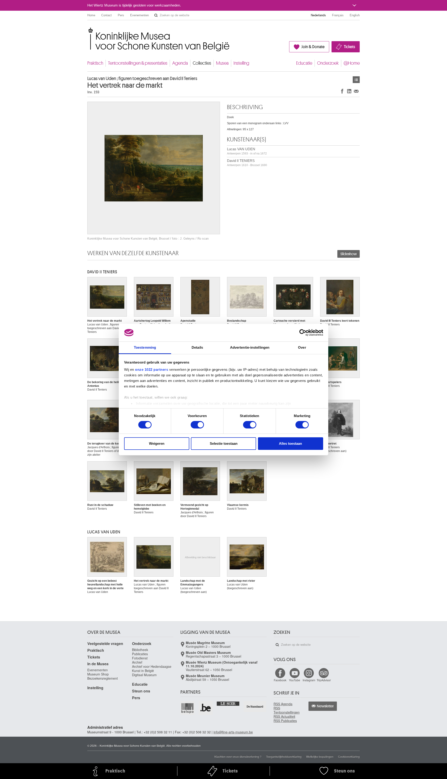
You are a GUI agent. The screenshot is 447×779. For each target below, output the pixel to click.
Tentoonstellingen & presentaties (137, 63)
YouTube (294, 680)
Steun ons (141, 691)
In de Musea (97, 663)
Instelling (241, 63)
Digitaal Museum (144, 675)
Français (338, 15)
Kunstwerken (356, 79)
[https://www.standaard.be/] (255, 706)
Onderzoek (328, 63)
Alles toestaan (290, 443)
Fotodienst (140, 658)
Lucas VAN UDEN (247, 151)
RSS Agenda (283, 704)
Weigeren (156, 443)
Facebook (280, 680)
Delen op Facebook (342, 91)
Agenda (180, 63)
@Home (352, 63)
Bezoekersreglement (102, 678)
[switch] (197, 424)
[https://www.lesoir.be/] (228, 703)
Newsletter (325, 706)
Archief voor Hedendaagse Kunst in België (151, 668)
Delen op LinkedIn (349, 91)
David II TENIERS (247, 163)
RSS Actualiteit (284, 716)
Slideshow (348, 254)
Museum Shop (98, 674)
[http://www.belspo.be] (187, 708)
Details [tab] (197, 347)
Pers (121, 15)
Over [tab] (302, 347)
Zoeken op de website (155, 15)
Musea (222, 63)
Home (91, 15)
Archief (137, 662)
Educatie (304, 63)
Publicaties (140, 654)
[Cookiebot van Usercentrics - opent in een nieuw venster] (302, 332)
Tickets (349, 47)
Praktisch (95, 63)
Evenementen (139, 15)
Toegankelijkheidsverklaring (283, 756)
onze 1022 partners (151, 369)
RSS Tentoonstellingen (287, 710)
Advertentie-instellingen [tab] (249, 347)
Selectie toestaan (223, 443)
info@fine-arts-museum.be (233, 732)
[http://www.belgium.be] (206, 708)
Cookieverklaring (349, 756)
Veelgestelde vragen (105, 643)
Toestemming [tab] (145, 347)
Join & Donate (313, 47)
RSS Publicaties (285, 721)
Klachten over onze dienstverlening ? (237, 756)
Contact (106, 15)
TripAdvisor (324, 680)
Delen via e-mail (356, 91)
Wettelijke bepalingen (319, 756)
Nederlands (318, 15)
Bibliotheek (140, 650)
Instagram (309, 680)
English (355, 15)
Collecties (202, 63)
